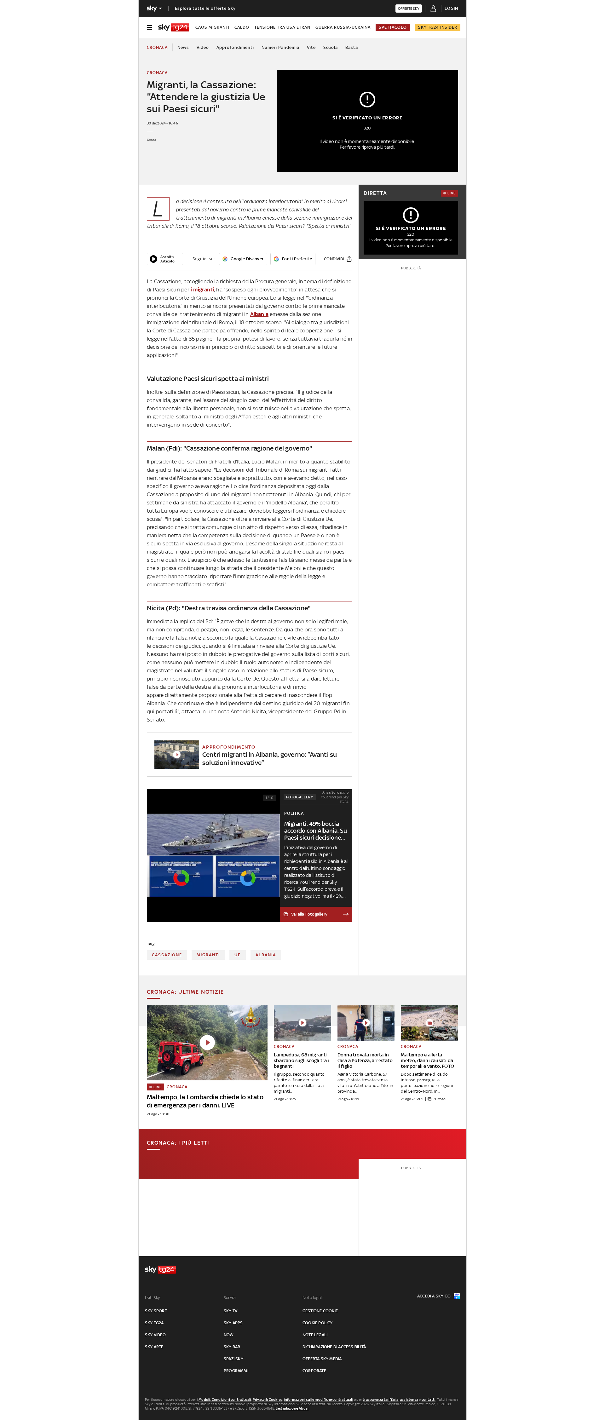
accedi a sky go (434, 1296)
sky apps (233, 1322)
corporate (314, 1370)
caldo (241, 27)
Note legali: (313, 1297)
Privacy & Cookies (267, 1399)
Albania (259, 314)
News (183, 47)
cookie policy (317, 1322)
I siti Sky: (153, 1297)
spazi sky (233, 1358)
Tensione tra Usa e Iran (282, 27)
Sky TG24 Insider (437, 27)
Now (229, 1334)
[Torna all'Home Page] (173, 27)
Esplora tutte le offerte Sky (205, 8)
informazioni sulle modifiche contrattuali (318, 1399)
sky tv (230, 1310)
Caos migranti (212, 27)
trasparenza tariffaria (380, 1399)
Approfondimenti (235, 47)
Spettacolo (393, 27)
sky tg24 (154, 1322)
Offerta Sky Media (322, 1358)
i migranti (202, 289)
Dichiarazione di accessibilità (334, 1346)
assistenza (409, 1399)
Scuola (330, 47)
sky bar (232, 1346)
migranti (208, 954)
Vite (311, 47)
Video (203, 47)
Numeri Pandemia (280, 47)
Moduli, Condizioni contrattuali (225, 1399)
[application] (165, 259)
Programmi (236, 1370)
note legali (314, 1334)
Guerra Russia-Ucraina (343, 27)
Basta (351, 47)
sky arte (154, 1346)
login (451, 8)
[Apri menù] (149, 27)
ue (237, 954)
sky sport (156, 1310)
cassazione (167, 954)
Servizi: (230, 1297)
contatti (429, 1399)
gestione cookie (320, 1310)
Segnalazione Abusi (292, 1408)
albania (266, 954)
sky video (155, 1334)
